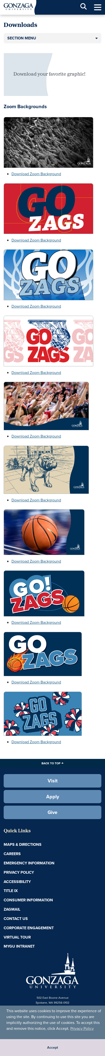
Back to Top (51, 763)
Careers (12, 854)
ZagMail (12, 909)
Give (52, 812)
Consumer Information (28, 900)
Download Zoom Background (36, 174)
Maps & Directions (23, 844)
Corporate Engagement (29, 928)
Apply (52, 796)
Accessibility (17, 881)
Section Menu (21, 38)
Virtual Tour (17, 937)
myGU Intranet (19, 946)
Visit (53, 780)
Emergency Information (29, 863)
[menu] (97, 7)
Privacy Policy (82, 1028)
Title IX (11, 891)
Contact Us (16, 918)
